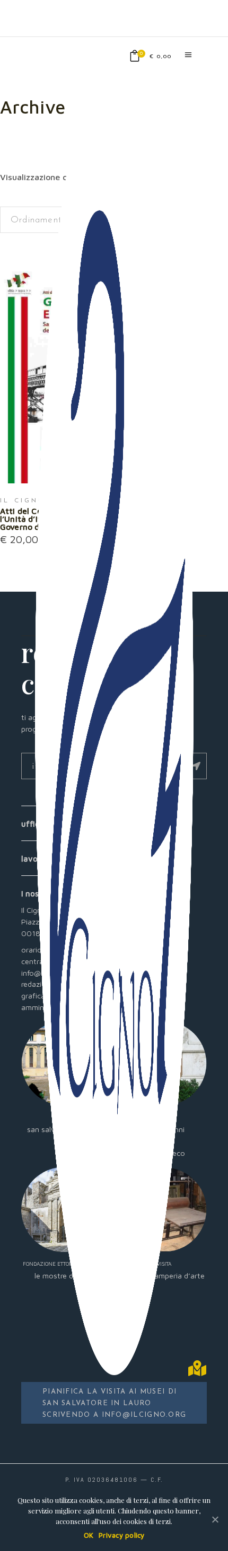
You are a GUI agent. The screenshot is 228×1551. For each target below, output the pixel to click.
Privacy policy (122, 1535)
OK (89, 1535)
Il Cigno (23, 501)
